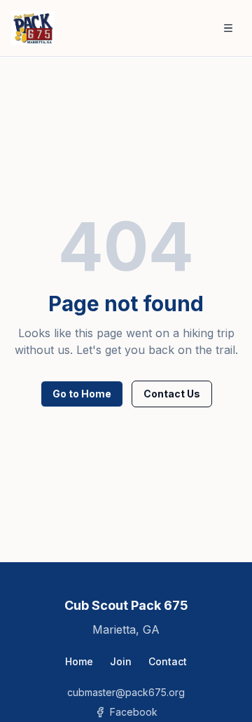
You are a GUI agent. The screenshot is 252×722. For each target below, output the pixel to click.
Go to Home (81, 394)
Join (121, 661)
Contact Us (172, 394)
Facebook (134, 712)
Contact (167, 661)
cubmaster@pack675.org (126, 692)
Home (79, 661)
